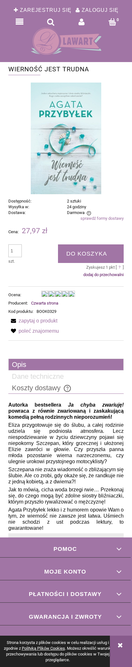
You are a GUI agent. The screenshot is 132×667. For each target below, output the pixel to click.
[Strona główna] (66, 41)
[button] (19, 22)
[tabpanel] (66, 466)
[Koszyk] (112, 22)
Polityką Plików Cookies (43, 648)
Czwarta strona (44, 303)
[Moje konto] (81, 22)
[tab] (66, 364)
